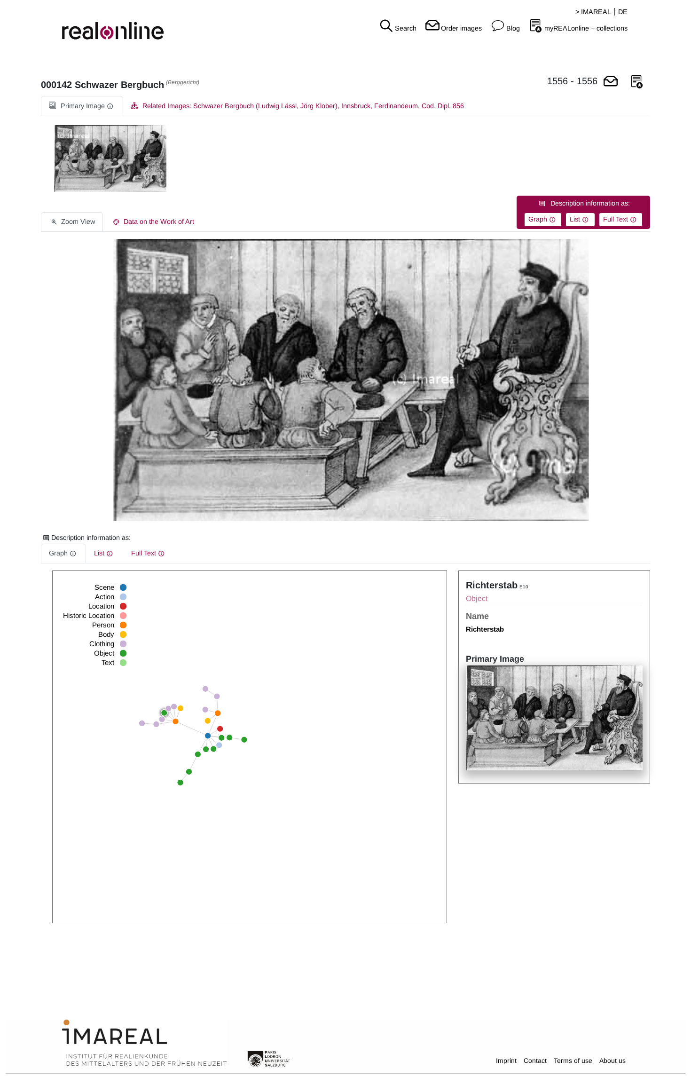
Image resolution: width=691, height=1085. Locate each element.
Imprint (506, 1060)
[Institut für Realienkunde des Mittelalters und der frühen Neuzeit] (144, 1043)
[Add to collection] (637, 82)
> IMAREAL (593, 12)
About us (612, 1060)
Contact (535, 1060)
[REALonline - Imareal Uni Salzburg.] (115, 23)
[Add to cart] (610, 82)
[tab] (82, 106)
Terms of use (573, 1060)
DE (623, 12)
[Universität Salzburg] (269, 1058)
